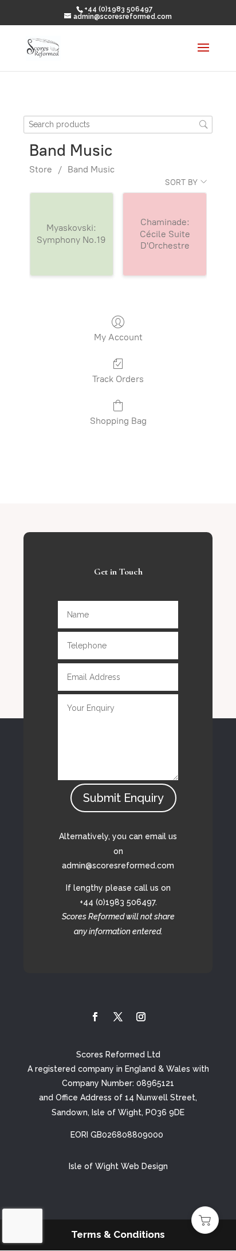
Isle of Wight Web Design (118, 1166)
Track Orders (118, 378)
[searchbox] (118, 124)
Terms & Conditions (118, 1234)
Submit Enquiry (123, 798)
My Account (118, 337)
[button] (205, 1220)
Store (40, 169)
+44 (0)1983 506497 (118, 9)
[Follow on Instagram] (141, 1017)
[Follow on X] (118, 1017)
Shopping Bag (118, 420)
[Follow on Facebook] (95, 1017)
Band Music (91, 169)
